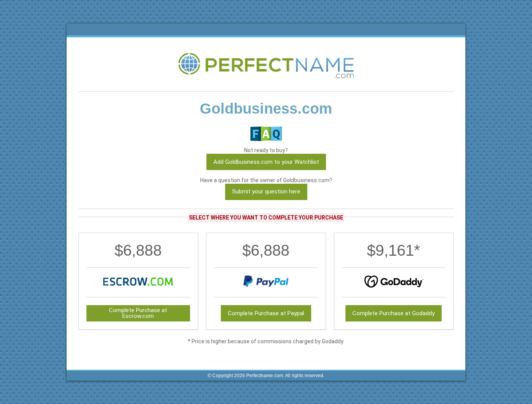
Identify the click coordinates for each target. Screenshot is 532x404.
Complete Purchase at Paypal (266, 313)
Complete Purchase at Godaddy (393, 313)
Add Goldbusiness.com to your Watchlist (266, 161)
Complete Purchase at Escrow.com (138, 313)
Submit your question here (266, 191)
